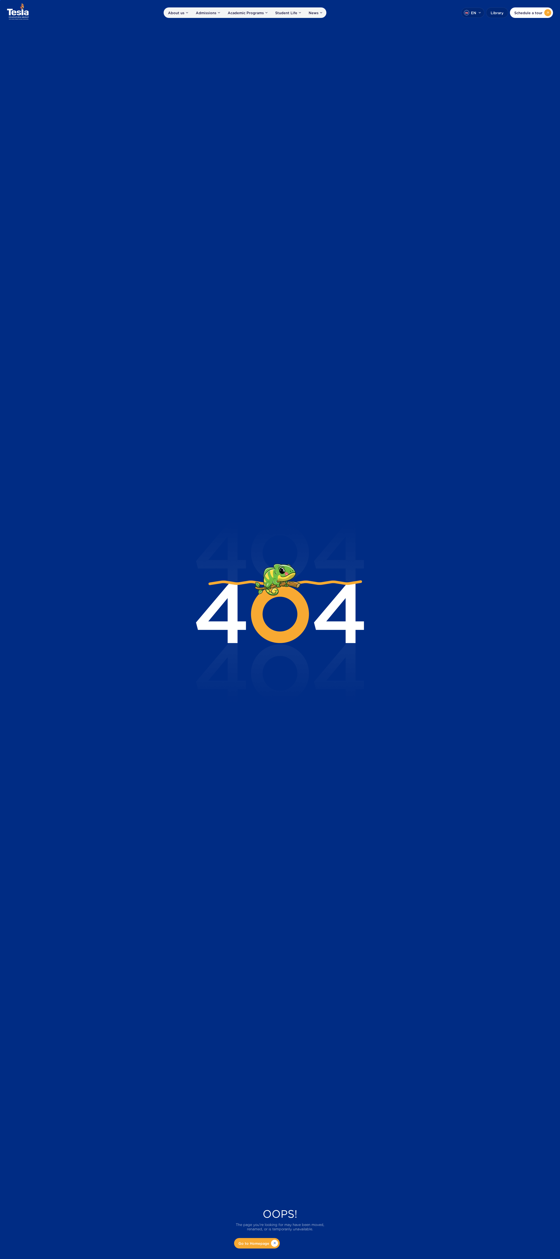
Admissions (206, 12)
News (313, 12)
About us (176, 12)
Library (497, 12)
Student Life (286, 12)
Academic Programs (246, 12)
